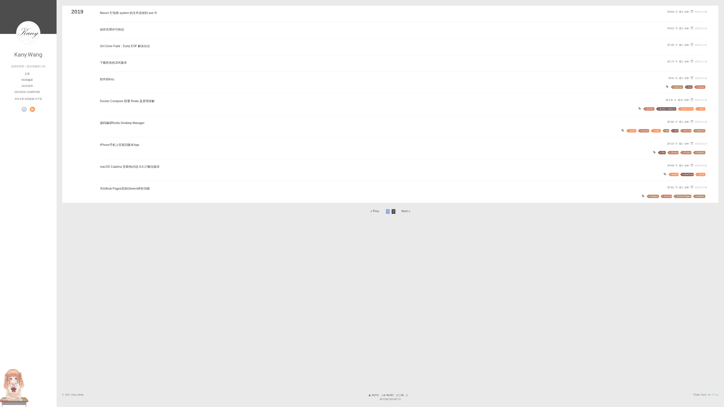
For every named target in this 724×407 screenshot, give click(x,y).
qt (667, 131)
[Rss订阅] (32, 109)
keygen (701, 87)
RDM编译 (27, 79)
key (690, 87)
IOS (663, 152)
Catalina (688, 174)
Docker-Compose (27, 91)
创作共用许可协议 (112, 29)
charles (678, 87)
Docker (27, 85)
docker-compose (667, 109)
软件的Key (107, 79)
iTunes (687, 152)
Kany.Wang (28, 54)
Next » (405, 211)
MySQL (701, 174)
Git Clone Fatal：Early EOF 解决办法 (125, 46)
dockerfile (687, 109)
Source (687, 131)
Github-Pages (683, 196)
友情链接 (29, 99)
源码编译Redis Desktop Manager (122, 123)
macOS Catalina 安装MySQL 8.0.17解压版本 (130, 166)
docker (650, 109)
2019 (77, 12)
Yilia (715, 394)
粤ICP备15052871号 (390, 399)
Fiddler (700, 152)
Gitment (700, 196)
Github (667, 196)
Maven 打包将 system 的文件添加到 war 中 (128, 13)
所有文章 (19, 99)
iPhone (674, 152)
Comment (654, 196)
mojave (644, 131)
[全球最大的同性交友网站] (24, 109)
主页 (27, 73)
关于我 (38, 99)
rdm (676, 131)
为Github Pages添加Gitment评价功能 (125, 188)
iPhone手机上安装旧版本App (119, 144)
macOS (632, 131)
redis (701, 109)
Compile (700, 131)
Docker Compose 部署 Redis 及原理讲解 (127, 101)
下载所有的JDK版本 (113, 62)
